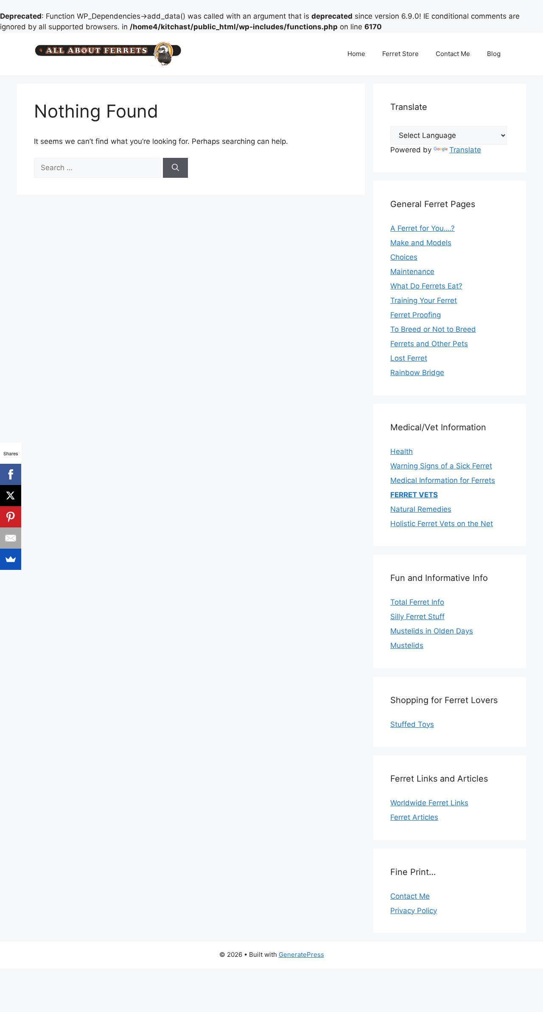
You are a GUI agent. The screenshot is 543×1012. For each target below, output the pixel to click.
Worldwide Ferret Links (429, 803)
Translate (465, 150)
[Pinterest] (10, 516)
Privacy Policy (413, 910)
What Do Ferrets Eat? (426, 286)
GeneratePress (301, 954)
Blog (494, 54)
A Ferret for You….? (422, 228)
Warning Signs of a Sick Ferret (441, 466)
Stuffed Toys (412, 724)
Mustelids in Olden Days (431, 631)
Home (356, 54)
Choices (403, 257)
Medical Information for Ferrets (442, 480)
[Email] (10, 538)
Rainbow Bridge (417, 372)
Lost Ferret (408, 358)
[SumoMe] (10, 559)
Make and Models (420, 242)
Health (401, 451)
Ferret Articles (414, 817)
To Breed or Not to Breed (433, 329)
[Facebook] (10, 474)
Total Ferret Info (417, 602)
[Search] (175, 168)
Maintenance (412, 271)
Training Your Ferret (423, 300)
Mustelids (406, 645)
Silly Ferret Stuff (417, 616)
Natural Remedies (420, 509)
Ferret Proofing (415, 315)
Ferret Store (400, 54)
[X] (10, 495)
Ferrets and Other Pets (429, 343)
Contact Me (453, 54)
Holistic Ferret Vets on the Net (441, 523)
